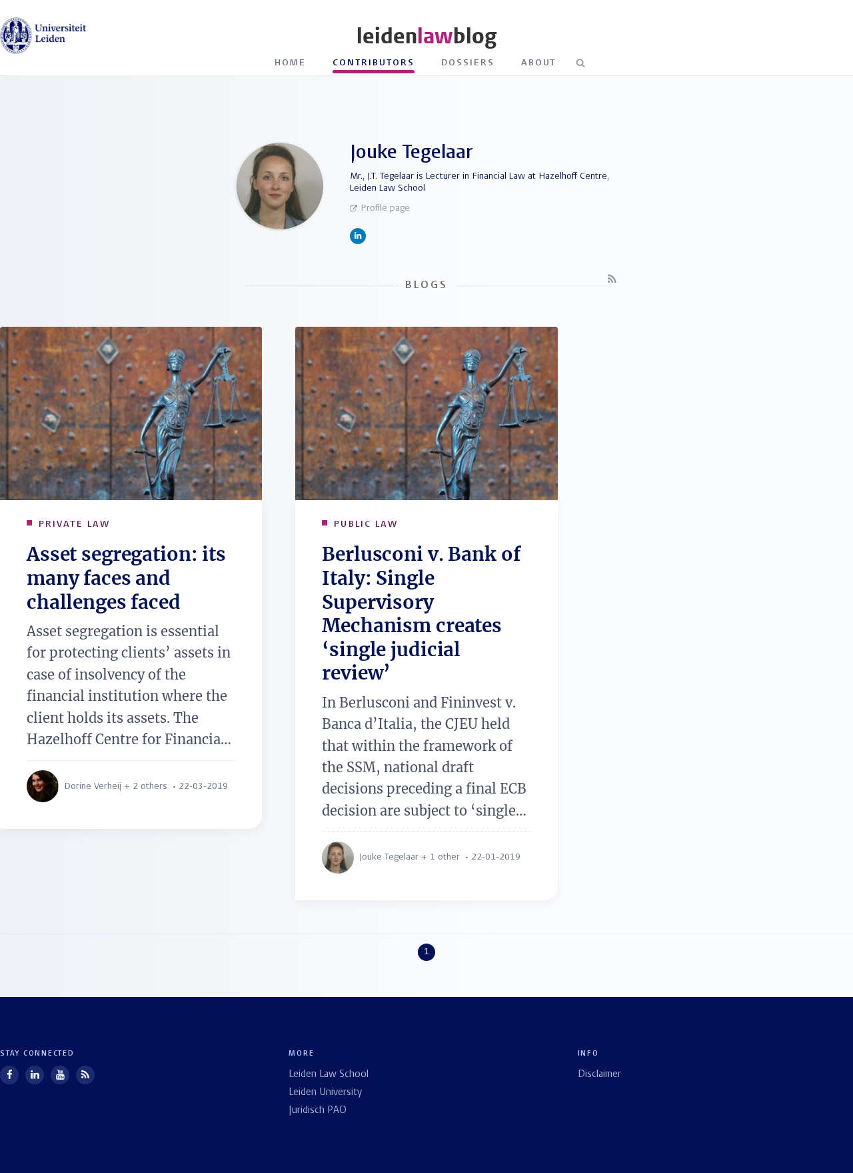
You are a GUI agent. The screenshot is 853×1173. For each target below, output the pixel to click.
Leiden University (325, 1093)
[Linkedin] (34, 1075)
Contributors (374, 63)
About (538, 63)
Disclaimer (599, 1075)
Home (291, 63)
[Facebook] (9, 1075)
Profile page (385, 208)
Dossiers (467, 63)
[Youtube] (60, 1075)
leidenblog (426, 36)
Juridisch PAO (318, 1111)
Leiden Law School (329, 1075)
